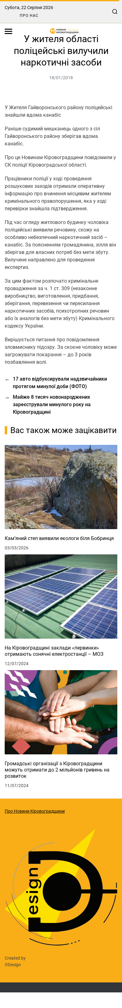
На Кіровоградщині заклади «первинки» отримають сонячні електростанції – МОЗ (54, 651)
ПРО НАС (29, 15)
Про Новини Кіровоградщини (35, 811)
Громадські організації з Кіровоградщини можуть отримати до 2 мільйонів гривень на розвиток (57, 770)
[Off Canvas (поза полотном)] (8, 31)
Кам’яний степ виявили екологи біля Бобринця (59, 538)
